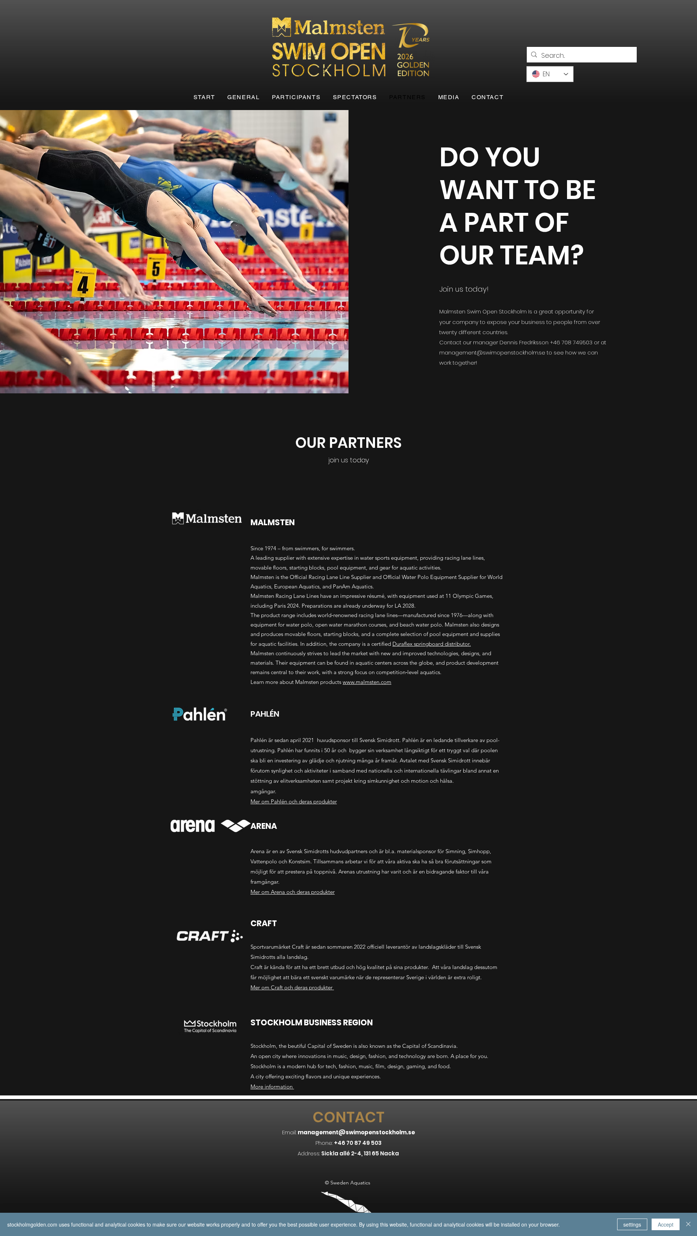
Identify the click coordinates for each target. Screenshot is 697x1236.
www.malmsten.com (367, 681)
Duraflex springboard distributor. (431, 643)
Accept (665, 1224)
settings (632, 1224)
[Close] (688, 1224)
